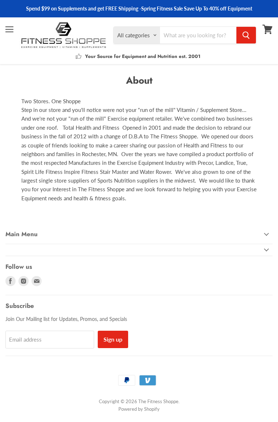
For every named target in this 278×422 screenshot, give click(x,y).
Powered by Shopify (139, 409)
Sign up (113, 339)
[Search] (246, 35)
